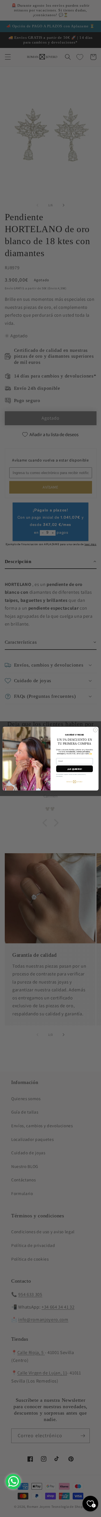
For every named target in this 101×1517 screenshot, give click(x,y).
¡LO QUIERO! (74, 768)
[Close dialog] (95, 730)
